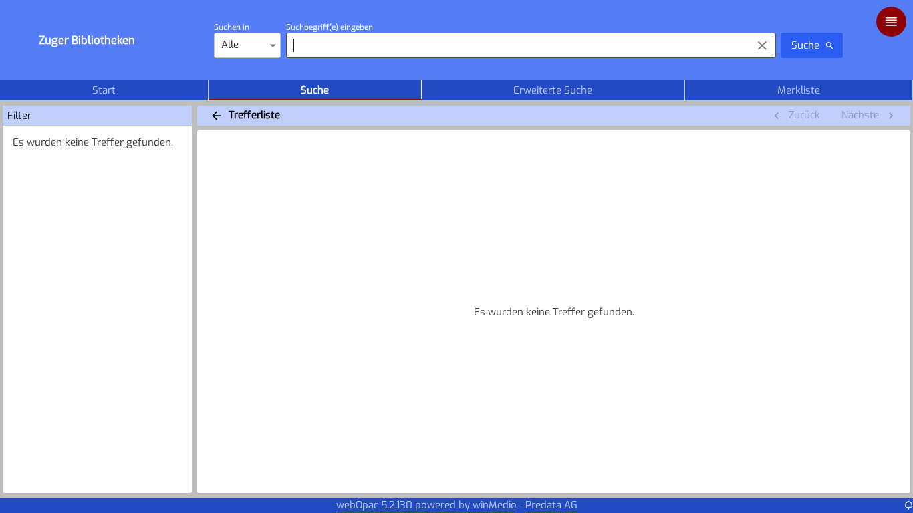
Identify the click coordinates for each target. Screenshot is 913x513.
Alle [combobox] (230, 44)
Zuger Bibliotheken (87, 40)
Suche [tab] (315, 90)
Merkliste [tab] (798, 90)
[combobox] (516, 45)
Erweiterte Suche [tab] (552, 90)
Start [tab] (104, 90)
